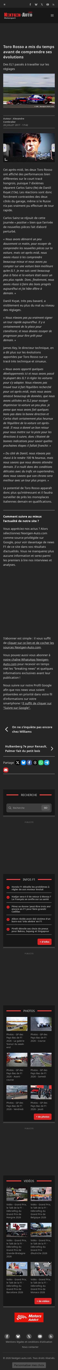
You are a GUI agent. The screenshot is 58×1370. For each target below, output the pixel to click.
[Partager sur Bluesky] (23, 762)
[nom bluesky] (36, 4)
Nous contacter (30, 1346)
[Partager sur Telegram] (46, 762)
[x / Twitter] (42, 4)
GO (45, 807)
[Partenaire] (29, 1317)
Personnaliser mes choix (29, 1365)
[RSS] (53, 4)
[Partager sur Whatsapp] (41, 762)
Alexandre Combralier (13, 120)
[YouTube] (48, 4)
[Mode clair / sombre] (4, 4)
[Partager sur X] (17, 762)
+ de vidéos (43, 1301)
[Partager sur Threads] (35, 762)
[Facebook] (30, 4)
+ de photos (42, 1116)
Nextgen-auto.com (21, 1358)
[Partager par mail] (5, 770)
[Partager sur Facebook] (29, 762)
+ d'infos (44, 941)
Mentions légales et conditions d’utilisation (29, 1341)
